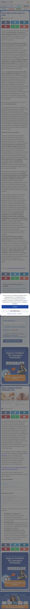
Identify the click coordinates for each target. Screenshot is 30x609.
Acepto (15, 306)
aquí (24, 300)
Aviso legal (19, 313)
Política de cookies (11, 313)
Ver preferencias (15, 311)
